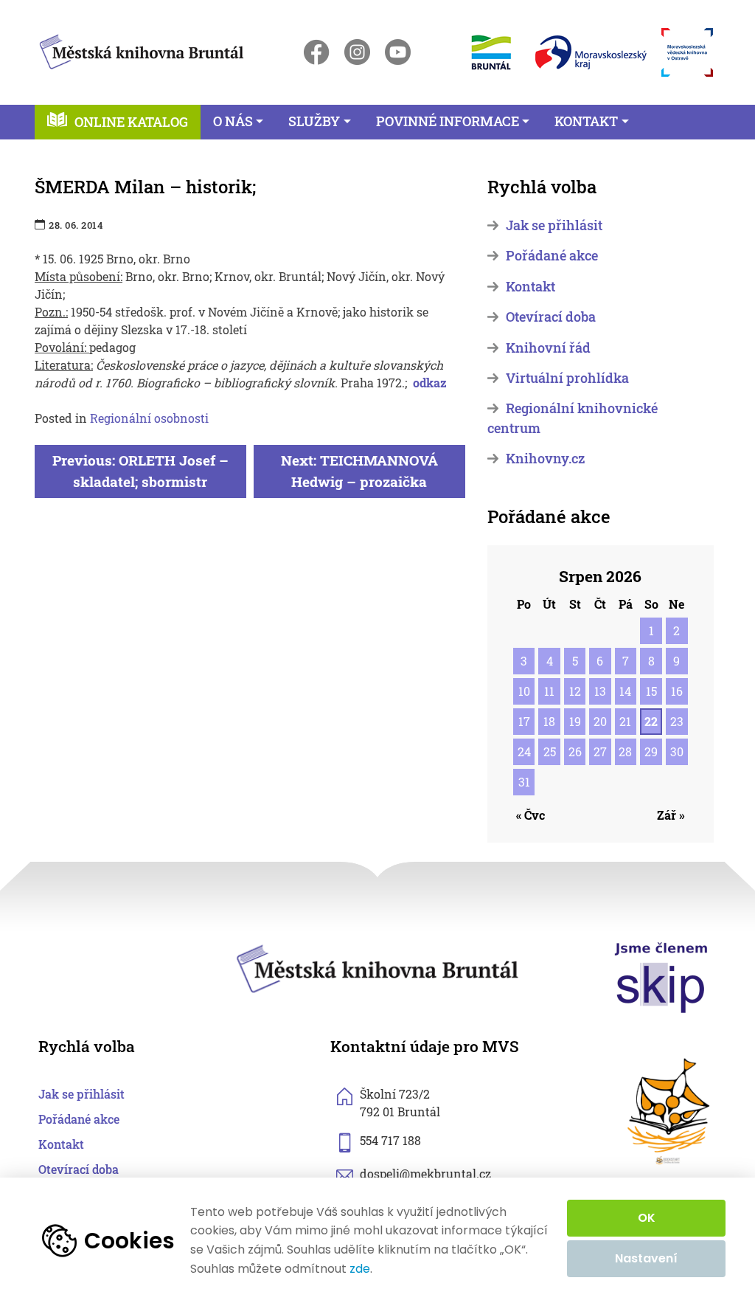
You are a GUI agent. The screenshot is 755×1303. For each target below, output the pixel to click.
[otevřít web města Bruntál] (490, 52)
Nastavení (646, 1258)
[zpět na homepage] (141, 49)
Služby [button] (314, 121)
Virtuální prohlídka (567, 378)
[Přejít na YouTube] (398, 52)
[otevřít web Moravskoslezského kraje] (591, 52)
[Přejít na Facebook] (317, 52)
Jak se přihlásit (554, 225)
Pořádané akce (552, 255)
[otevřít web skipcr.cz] (661, 976)
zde (359, 1269)
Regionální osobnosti (149, 418)
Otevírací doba (551, 316)
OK (646, 1217)
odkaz (430, 382)
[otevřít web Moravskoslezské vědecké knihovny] (687, 52)
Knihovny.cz (545, 458)
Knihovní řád (548, 347)
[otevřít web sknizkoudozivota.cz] (669, 1112)
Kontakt (530, 286)
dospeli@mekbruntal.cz (425, 1173)
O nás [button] (233, 121)
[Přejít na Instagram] (357, 52)
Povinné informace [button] (447, 121)
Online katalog (131, 122)
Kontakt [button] (586, 121)
